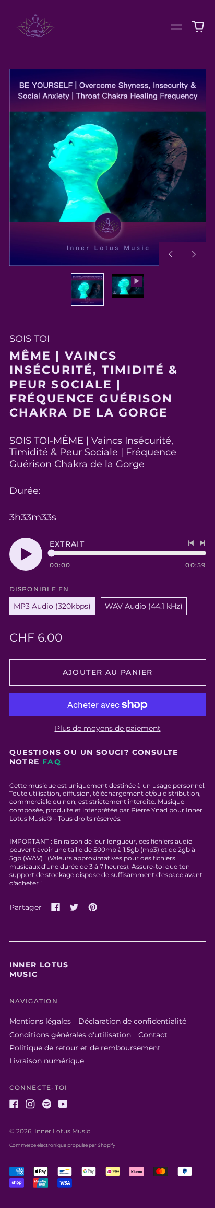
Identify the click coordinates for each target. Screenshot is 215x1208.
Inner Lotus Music (62, 1131)
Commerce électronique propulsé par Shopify (62, 1145)
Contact (153, 1034)
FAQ (51, 761)
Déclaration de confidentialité (132, 1021)
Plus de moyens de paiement (108, 728)
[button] (197, 27)
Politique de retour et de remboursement (85, 1047)
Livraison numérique (46, 1060)
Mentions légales (40, 1021)
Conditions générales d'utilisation (70, 1034)
